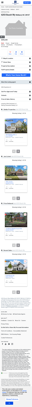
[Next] (18, 151)
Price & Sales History (8, 99)
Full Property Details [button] (7, 70)
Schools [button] (3, 95)
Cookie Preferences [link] (6, 338)
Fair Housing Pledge (15, 334)
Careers (23, 320)
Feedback (3, 320)
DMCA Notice (5, 334)
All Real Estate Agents (19, 314)
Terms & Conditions (6, 331)
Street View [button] (7, 62)
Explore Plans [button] (26, 376)
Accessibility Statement (20, 331)
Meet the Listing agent (8, 82)
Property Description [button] (8, 66)
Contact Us (11, 320)
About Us (17, 320)
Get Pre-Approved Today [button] (9, 91)
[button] (27, 2)
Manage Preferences (12, 399)
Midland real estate (12, 305)
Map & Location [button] (8, 58)
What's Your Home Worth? (16, 75)
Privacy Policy (5, 324)
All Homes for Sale (6, 314)
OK (9, 403)
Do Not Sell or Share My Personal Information (15, 327)
